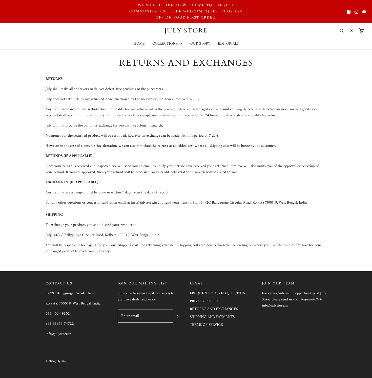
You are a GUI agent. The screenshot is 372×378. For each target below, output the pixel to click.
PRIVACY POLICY (204, 301)
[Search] (342, 30)
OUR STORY (200, 43)
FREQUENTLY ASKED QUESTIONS (218, 294)
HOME (139, 43)
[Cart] (361, 30)
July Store (186, 30)
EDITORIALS (228, 43)
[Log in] (351, 30)
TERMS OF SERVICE (206, 325)
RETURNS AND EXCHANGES (214, 309)
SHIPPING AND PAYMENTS (212, 317)
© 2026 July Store (57, 361)
